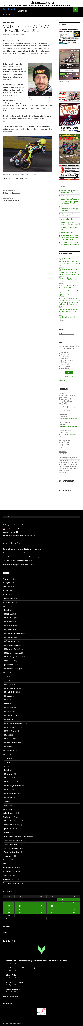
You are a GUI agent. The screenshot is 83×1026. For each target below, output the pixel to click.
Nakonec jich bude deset (11, 192)
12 (30, 906)
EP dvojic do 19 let (10, 692)
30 (74, 912)
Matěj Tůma (64, 362)
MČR (5, 606)
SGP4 (6, 801)
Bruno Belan (64, 368)
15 (62, 906)
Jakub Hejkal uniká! (67, 219)
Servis (5, 864)
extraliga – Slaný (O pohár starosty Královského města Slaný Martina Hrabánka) (36, 961)
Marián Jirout (64, 354)
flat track (7, 766)
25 (20, 912)
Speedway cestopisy (10, 871)
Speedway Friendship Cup (13, 848)
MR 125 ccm (8, 661)
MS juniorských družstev (12, 786)
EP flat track (8, 696)
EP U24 (6, 700)
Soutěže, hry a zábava (10, 868)
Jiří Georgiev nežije (65, 258)
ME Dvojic (7, 711)
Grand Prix (6, 587)
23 (74, 909)
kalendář (7, 610)
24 (9, 912)
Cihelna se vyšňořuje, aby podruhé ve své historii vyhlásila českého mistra (68, 280)
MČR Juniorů (8, 637)
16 (74, 906)
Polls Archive (63, 380)
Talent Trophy (8, 856)
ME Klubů (7, 735)
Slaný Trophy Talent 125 (12, 844)
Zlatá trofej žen (9, 805)
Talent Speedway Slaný (11, 852)
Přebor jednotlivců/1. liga (12, 669)
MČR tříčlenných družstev (13, 657)
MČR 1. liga (8, 614)
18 (20, 909)
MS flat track (8, 778)
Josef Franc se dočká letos (11, 200)
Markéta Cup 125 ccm (11, 821)
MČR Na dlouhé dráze (11, 645)
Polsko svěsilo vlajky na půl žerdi (14, 553)
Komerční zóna (8, 602)
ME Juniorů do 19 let (11, 727)
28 (52, 912)
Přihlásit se (8, 15)
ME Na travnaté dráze (11, 743)
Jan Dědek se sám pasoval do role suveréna (17, 561)
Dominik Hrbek (65, 356)
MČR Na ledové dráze (11, 649)
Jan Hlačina (64, 352)
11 (20, 906)
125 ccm (7, 758)
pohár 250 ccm (9, 829)
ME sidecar (8, 747)
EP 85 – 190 (8, 684)
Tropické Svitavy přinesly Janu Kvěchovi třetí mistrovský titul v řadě (69, 263)
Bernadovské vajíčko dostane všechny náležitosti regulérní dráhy (68, 311)
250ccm (7, 680)
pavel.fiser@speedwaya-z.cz (68, 426)
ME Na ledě (8, 739)
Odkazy (5, 932)
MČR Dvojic (8, 622)
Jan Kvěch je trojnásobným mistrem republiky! (20, 532)
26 (30, 912)
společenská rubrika (9, 879)
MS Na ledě (8, 797)
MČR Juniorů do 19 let (11, 641)
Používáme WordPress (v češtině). (12, 1023)
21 (52, 909)
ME (4, 672)
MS (4, 754)
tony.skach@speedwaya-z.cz (68, 418)
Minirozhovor (7, 750)
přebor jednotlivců (10, 665)
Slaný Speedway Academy (13, 840)
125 (5, 676)
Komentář (6, 594)
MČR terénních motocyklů (13, 653)
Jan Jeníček (64, 358)
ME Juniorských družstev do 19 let (15, 723)
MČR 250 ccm (9, 618)
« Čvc (5, 919)
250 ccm (7, 762)
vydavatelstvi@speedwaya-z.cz (69, 407)
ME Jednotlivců (9, 719)
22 (62, 909)
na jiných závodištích (10, 813)
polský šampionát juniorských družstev (17, 836)
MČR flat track (9, 626)
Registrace (22, 11)
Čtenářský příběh (10, 598)
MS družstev (8, 774)
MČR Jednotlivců (10, 629)
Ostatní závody (8, 23)
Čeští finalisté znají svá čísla (68, 269)
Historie (5, 590)
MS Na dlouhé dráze (11, 793)
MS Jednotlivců (9, 782)
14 (52, 906)
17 (9, 909)
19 (30, 909)
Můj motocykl (7, 809)
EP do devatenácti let (11, 688)
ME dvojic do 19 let (10, 715)
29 (62, 912)
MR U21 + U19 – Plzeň (14, 982)
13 (41, 906)
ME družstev (8, 708)
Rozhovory (6, 860)
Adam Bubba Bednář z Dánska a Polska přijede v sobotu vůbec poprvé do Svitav (69, 293)
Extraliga (6, 583)
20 (41, 909)
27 (41, 912)
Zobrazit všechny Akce (11, 996)
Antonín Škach (19, 35)
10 (9, 906)
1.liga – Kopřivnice (13, 989)
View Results (69, 376)
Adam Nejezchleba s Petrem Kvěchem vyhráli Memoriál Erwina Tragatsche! (70, 237)
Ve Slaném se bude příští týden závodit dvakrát (18, 565)
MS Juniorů (8, 790)
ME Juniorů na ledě (10, 731)
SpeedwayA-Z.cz (10, 9)
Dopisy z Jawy (8, 579)
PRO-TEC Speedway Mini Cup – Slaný (20, 968)
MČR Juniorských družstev (13, 633)
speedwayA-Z (7, 875)
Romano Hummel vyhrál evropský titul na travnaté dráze (22, 549)
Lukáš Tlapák (64, 364)
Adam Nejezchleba (66, 360)
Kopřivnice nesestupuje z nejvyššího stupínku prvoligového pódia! (70, 209)
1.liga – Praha (11, 975)
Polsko (6, 832)
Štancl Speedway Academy (12, 883)
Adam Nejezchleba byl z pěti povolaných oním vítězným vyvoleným (25, 557)
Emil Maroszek (65, 370)
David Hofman (65, 366)
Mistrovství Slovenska (11, 825)
